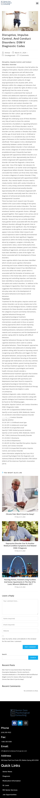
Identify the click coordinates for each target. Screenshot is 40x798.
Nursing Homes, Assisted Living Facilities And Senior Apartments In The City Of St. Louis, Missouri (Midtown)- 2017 (20, 582)
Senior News (7, 772)
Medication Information (12, 781)
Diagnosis (6, 776)
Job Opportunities (10, 795)
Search (4, 654)
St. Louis (6, 785)
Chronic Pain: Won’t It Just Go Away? (20, 514)
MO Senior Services (10, 790)
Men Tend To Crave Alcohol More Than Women (16, 670)
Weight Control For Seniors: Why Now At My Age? (17, 677)
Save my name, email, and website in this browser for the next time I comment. (19, 640)
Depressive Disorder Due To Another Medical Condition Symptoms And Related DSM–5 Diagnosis (20, 545)
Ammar (7, 53)
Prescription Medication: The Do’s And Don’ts (15, 672)
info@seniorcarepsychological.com (14, 751)
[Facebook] (14, 723)
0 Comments (24, 55)
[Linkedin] (20, 723)
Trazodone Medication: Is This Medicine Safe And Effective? (20, 674)
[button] (37, 3)
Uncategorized (10, 55)
